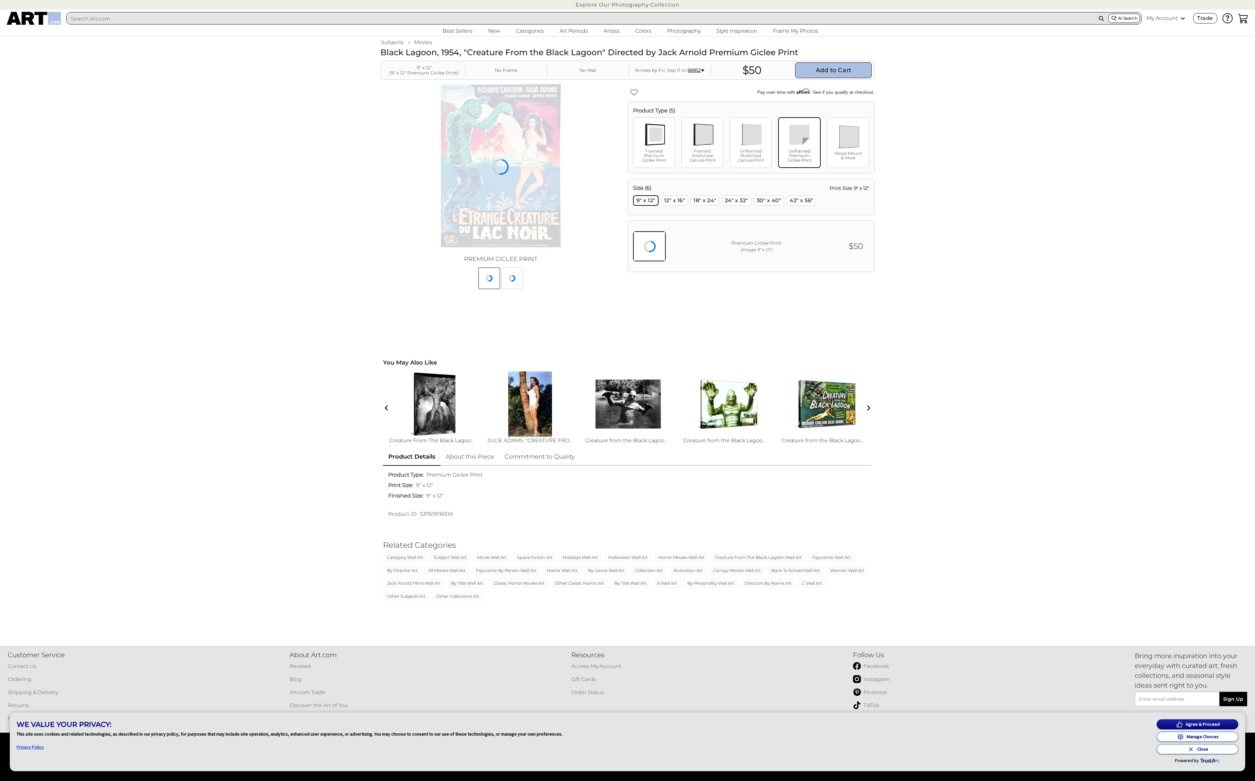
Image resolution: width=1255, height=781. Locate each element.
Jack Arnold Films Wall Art (414, 583)
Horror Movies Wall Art (681, 557)
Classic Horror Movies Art (519, 583)
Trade (1205, 18)
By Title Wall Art (467, 583)
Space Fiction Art (534, 557)
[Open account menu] (1183, 18)
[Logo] (34, 18)
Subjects (392, 42)
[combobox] (581, 18)
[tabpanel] (751, 225)
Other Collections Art (457, 596)
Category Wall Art (405, 557)
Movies (423, 42)
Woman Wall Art (847, 570)
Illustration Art (688, 570)
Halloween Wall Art (628, 557)
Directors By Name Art (768, 583)
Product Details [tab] (411, 456)
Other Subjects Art (406, 596)
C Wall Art (812, 583)
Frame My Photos (795, 31)
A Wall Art (667, 583)
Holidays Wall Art (580, 557)
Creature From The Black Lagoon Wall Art (758, 557)
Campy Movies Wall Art (737, 570)
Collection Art (649, 570)
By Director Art (402, 570)
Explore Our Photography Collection (627, 5)
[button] (627, 5)
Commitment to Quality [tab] (540, 456)
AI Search (1127, 18)
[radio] (646, 200)
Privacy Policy (30, 747)
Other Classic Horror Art (579, 583)
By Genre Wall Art (606, 570)
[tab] (654, 142)
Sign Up (1233, 699)
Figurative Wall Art (831, 557)
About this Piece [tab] (470, 456)
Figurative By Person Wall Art (506, 570)
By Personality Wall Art (710, 583)
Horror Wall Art (562, 570)
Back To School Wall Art (795, 570)
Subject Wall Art (450, 557)
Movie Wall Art (492, 557)
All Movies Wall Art (446, 570)
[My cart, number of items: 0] (1243, 18)
